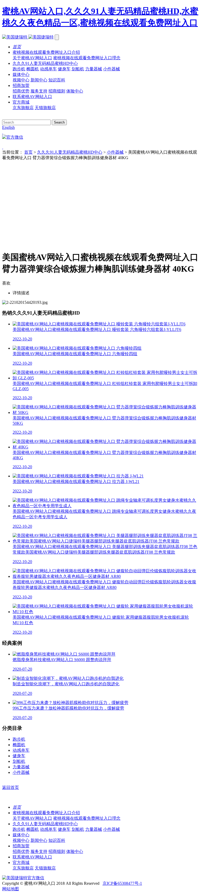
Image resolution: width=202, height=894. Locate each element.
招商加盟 (21, 85)
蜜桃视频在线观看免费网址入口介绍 (46, 52)
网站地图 (10, 889)
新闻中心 (39, 80)
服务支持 (39, 91)
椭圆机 (32, 69)
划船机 (78, 69)
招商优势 (21, 91)
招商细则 (56, 91)
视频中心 (21, 80)
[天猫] (101, 147)
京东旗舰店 (23, 107)
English (8, 127)
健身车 (64, 69)
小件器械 (111, 69)
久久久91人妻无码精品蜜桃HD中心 (45, 63)
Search (59, 122)
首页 (28, 152)
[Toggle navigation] (57, 37)
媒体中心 (21, 74)
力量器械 (93, 69)
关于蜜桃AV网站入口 (32, 58)
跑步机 (19, 69)
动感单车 (48, 69)
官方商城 (21, 102)
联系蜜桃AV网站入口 (32, 96)
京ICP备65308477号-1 (122, 883)
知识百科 (56, 80)
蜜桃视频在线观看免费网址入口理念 (86, 58)
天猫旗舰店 (45, 107)
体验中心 (74, 91)
